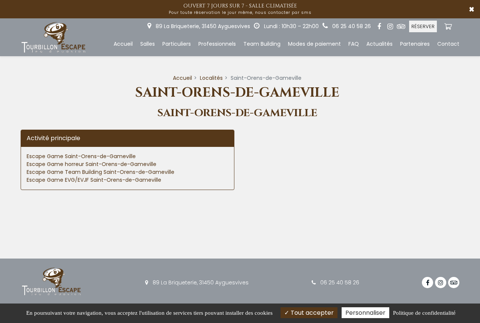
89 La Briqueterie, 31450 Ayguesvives (202, 26)
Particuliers (176, 44)
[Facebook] (379, 26)
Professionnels (217, 44)
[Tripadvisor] (400, 26)
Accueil (123, 44)
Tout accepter (311, 312)
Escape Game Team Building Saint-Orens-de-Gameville (100, 172)
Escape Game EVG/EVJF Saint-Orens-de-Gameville (94, 180)
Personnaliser (365, 312)
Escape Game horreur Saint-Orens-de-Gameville (91, 164)
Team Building (261, 44)
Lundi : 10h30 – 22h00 (290, 26)
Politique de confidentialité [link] (424, 313)
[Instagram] (390, 26)
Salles (147, 44)
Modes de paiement (314, 44)
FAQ (353, 44)
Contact (448, 44)
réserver (423, 26)
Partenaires (415, 44)
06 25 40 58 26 (339, 282)
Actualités (379, 44)
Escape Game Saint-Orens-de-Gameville (81, 156)
